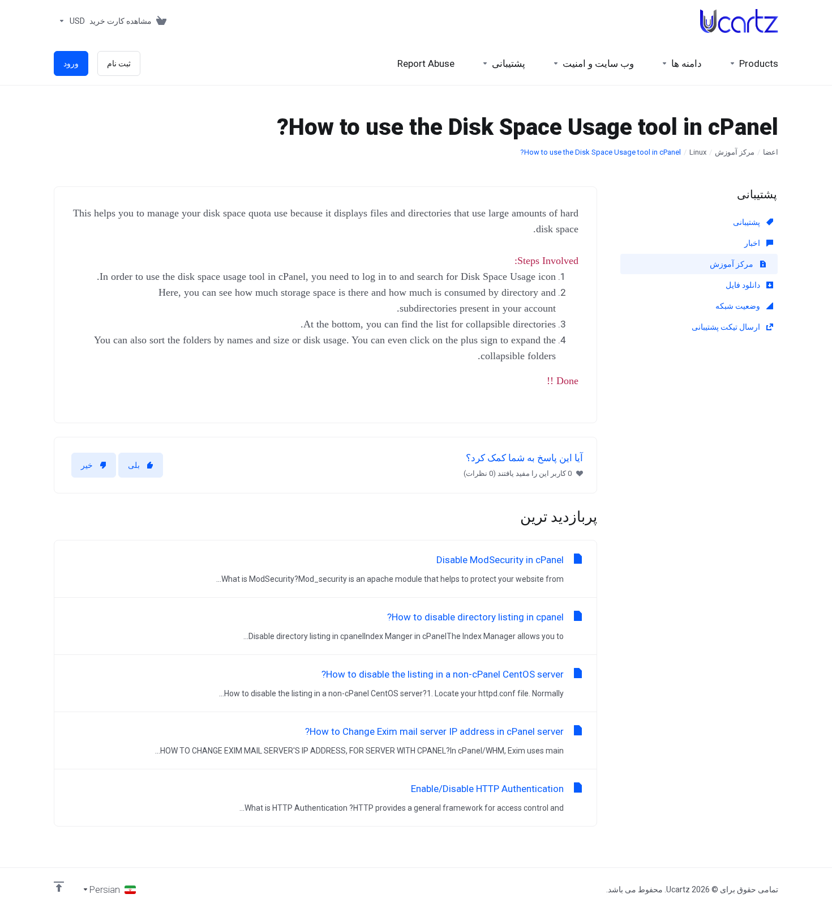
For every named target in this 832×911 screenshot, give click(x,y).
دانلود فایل (744, 285)
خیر (87, 465)
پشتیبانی (747, 222)
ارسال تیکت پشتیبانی (727, 326)
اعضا (770, 152)
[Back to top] (59, 886)
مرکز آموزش (734, 152)
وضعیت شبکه (738, 305)
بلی (134, 465)
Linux (697, 152)
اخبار (753, 243)
